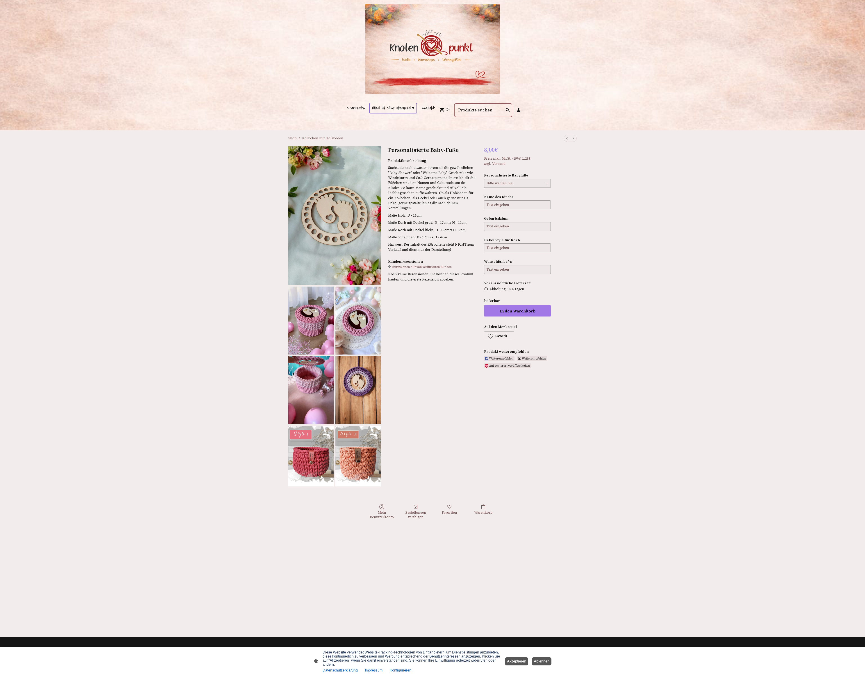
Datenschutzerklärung (340, 670)
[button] (499, 335)
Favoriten (449, 512)
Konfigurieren (400, 670)
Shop (292, 138)
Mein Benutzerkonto (382, 514)
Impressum (373, 670)
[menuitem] (567, 138)
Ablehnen (541, 661)
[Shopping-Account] (518, 110)
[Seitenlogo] (432, 49)
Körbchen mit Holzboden (322, 138)
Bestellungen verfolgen (415, 514)
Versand (498, 163)
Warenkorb (483, 512)
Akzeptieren (516, 661)
